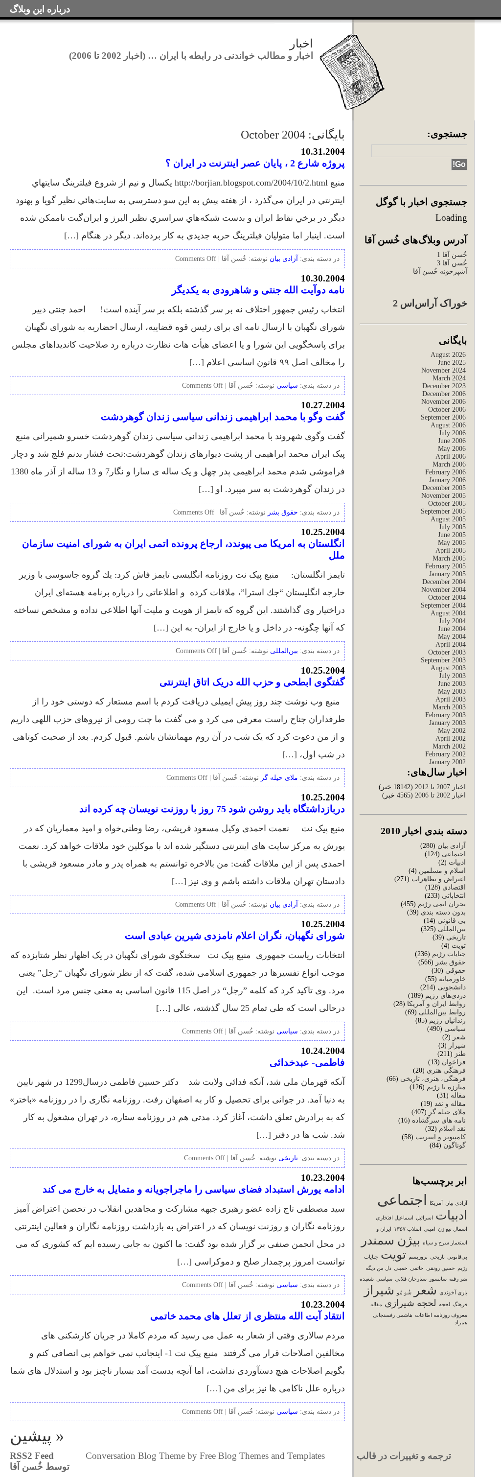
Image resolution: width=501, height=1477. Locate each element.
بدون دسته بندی (443, 912)
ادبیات (457, 862)
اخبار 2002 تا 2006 (440, 795)
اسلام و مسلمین (442, 870)
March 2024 (449, 378)
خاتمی (417, 1268)
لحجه (444, 1304)
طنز (460, 1053)
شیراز (457, 1045)
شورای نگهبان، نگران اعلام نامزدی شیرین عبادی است (235, 935)
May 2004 (452, 636)
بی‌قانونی (457, 1257)
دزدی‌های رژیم (445, 995)
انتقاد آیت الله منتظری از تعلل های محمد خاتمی (247, 1316)
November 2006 (443, 401)
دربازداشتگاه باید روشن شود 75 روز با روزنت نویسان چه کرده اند (212, 808)
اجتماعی (454, 854)
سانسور (438, 1279)
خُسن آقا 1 (452, 254)
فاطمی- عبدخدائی (307, 1062)
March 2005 (449, 558)
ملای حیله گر (447, 1112)
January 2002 (447, 762)
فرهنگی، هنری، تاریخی (433, 1078)
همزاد (461, 1322)
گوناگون (454, 1145)
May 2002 (452, 730)
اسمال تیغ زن (452, 1229)
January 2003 (447, 723)
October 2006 (447, 409)
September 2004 (443, 605)
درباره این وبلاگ (40, 9)
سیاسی (455, 1028)
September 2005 (443, 511)
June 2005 (452, 535)
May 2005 (452, 542)
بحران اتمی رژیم (442, 904)
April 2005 (450, 550)
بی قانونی (451, 920)
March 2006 (449, 464)
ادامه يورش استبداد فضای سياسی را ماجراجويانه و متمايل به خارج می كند (194, 1189)
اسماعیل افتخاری (394, 1217)
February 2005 (445, 566)
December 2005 (444, 488)
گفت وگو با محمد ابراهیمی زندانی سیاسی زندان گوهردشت (223, 416)
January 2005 (447, 574)
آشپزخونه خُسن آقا (440, 271)
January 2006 (447, 480)
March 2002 (449, 746)
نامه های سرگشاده (439, 1120)
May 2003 (452, 691)
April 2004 (450, 644)
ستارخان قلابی (411, 1279)
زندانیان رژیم (447, 1020)
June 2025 (452, 362)
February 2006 (445, 472)
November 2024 (443, 370)
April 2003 (450, 699)
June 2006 (452, 441)
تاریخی (456, 937)
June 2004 (452, 629)
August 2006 (448, 425)
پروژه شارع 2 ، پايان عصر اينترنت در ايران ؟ (255, 163)
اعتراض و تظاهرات (438, 879)
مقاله (458, 1095)
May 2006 (452, 448)
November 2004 (443, 589)
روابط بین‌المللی (442, 1012)
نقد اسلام (452, 1128)
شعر (459, 1037)
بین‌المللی (452, 929)
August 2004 (448, 613)
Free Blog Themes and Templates (262, 1456)
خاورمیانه (452, 979)
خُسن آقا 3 (452, 263)
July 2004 (452, 621)
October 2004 (447, 597)
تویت (459, 945)
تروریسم (418, 1257)
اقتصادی (454, 887)
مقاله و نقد (450, 1103)
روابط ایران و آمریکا (436, 1004)
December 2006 (444, 394)
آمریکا (436, 1203)
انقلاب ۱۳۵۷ (407, 1229)
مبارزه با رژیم (446, 1087)
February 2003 (445, 715)
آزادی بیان (451, 845)
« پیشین (37, 1436)
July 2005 (452, 527)
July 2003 (452, 676)
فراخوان (454, 1062)
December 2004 (444, 582)
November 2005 (443, 495)
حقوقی (455, 970)
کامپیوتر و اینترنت (440, 1137)
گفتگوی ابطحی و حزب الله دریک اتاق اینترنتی (252, 682)
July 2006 (452, 433)
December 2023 (444, 386)
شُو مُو (404, 1292)
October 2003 (447, 652)
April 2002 (450, 738)
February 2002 (445, 754)
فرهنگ (460, 1304)
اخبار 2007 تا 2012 (439, 787)
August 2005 (448, 519)
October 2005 (447, 503)
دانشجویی (451, 987)
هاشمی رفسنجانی (392, 1315)
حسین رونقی (440, 1268)
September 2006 (443, 417)
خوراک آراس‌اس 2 (430, 303)
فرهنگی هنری (446, 1070)
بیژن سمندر (390, 1240)
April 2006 (450, 456)
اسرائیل (424, 1217)
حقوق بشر (450, 962)
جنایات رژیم (449, 954)
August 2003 (448, 668)
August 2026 (448, 354)
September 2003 (443, 660)
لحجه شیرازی (410, 1303)
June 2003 (452, 683)
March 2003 (449, 707)
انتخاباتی (454, 895)
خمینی (401, 1268)
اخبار (301, 43)
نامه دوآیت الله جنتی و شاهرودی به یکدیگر (258, 289)
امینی (429, 1229)
